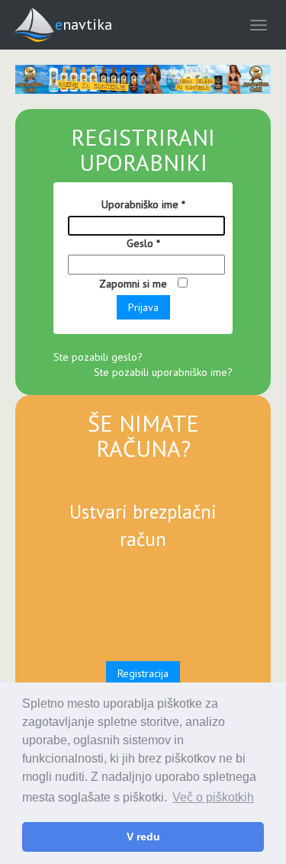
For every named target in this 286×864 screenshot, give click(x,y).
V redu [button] (143, 836)
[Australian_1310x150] (143, 79)
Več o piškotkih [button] (213, 797)
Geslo (143, 243)
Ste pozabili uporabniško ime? (163, 372)
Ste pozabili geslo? (98, 357)
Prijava (143, 307)
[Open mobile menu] (259, 25)
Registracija (143, 673)
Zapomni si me (134, 284)
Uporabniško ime (143, 204)
